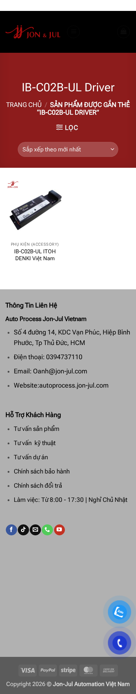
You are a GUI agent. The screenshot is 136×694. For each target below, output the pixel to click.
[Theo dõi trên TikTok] (23, 530)
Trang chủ (24, 104)
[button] (73, 32)
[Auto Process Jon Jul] (33, 32)
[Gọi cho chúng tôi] (47, 530)
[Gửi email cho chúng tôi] (35, 530)
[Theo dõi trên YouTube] (59, 530)
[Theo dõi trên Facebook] (11, 530)
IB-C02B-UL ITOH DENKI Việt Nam (35, 255)
